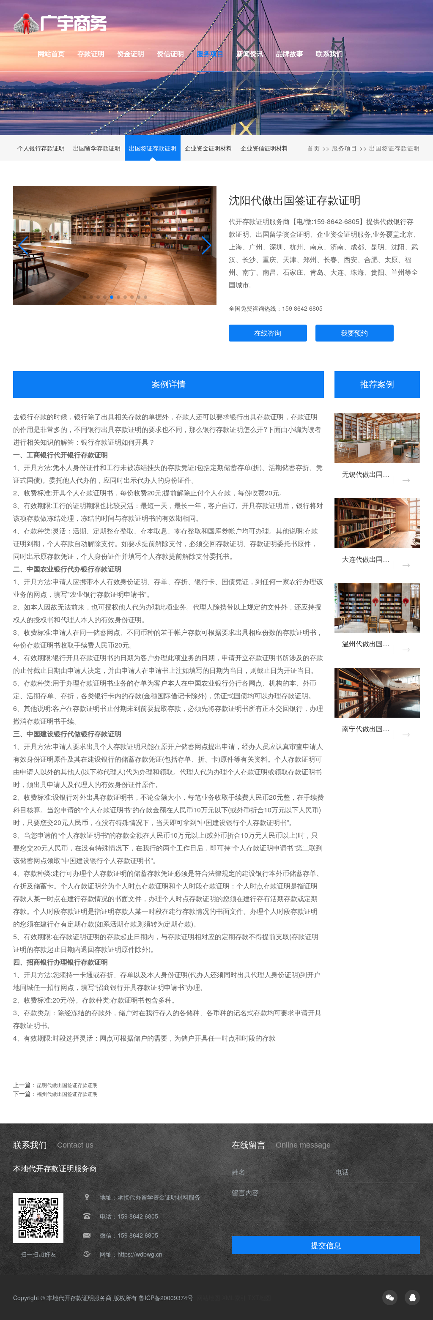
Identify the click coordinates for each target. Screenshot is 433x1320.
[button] (206, 245)
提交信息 (326, 1244)
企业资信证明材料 (264, 148)
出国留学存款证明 (97, 148)
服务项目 (344, 148)
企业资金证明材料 (208, 148)
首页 (313, 148)
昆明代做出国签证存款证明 (67, 1084)
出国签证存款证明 (152, 148)
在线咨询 (267, 333)
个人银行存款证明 (41, 148)
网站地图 (208, 1297)
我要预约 (354, 333)
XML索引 (234, 1297)
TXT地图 (259, 1297)
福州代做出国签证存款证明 (67, 1093)
